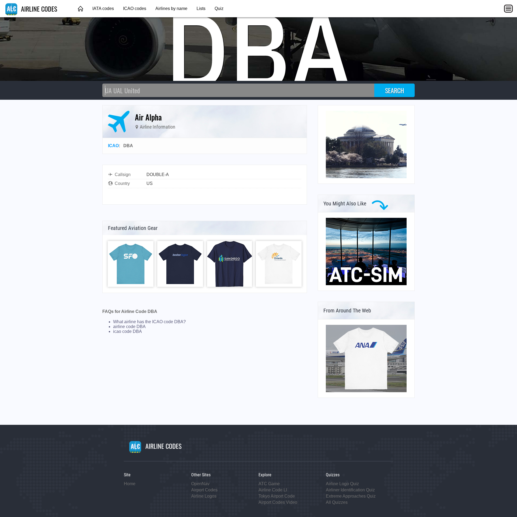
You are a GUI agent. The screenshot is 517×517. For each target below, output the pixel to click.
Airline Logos (203, 496)
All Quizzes (337, 502)
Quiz (219, 8)
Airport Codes (204, 490)
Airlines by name (171, 8)
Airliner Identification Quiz (350, 490)
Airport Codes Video (277, 502)
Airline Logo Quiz (342, 483)
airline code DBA (129, 326)
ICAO (113, 145)
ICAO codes (134, 8)
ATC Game (269, 483)
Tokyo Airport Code (276, 496)
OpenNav (200, 483)
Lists (201, 8)
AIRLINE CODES (38, 8)
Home (129, 483)
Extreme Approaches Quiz (351, 496)
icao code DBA (127, 331)
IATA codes (103, 8)
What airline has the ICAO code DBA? (149, 321)
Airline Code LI (272, 490)
